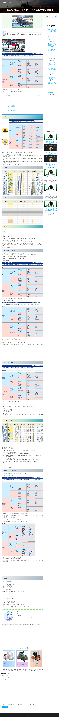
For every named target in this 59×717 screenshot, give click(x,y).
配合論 (8, 103)
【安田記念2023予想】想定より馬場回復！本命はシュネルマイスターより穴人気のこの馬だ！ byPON (52, 85)
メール (3, 696)
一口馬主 (48, 2)
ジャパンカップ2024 (11, 624)
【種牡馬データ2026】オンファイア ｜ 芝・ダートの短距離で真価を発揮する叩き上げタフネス (50, 153)
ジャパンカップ (6, 624)
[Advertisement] (22, 353)
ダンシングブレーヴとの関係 (12, 110)
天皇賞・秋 (24, 624)
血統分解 (8, 98)
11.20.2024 (18, 29)
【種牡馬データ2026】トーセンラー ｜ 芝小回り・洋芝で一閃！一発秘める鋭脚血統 (50, 164)
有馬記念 (28, 624)
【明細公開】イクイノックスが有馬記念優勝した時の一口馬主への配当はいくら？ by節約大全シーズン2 (52, 31)
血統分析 (38, 624)
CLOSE (39, 95)
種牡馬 (52, 2)
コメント (4, 679)
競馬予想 (44, 2)
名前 (3, 692)
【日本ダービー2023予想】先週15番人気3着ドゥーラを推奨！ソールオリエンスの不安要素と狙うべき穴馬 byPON (52, 71)
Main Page (39, 2)
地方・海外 (55, 2)
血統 (35, 624)
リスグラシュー (10, 100)
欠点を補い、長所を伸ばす (11, 105)
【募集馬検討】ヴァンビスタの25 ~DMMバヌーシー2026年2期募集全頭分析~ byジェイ (51, 142)
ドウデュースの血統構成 (11, 106)
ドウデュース (17, 624)
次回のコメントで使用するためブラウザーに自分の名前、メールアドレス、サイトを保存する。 (19, 704)
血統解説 (5, 625)
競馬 (30, 624)
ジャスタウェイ (10, 101)
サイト (3, 700)
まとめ (8, 111)
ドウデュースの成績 (10, 108)
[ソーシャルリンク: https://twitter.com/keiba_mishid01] (18, 614)
